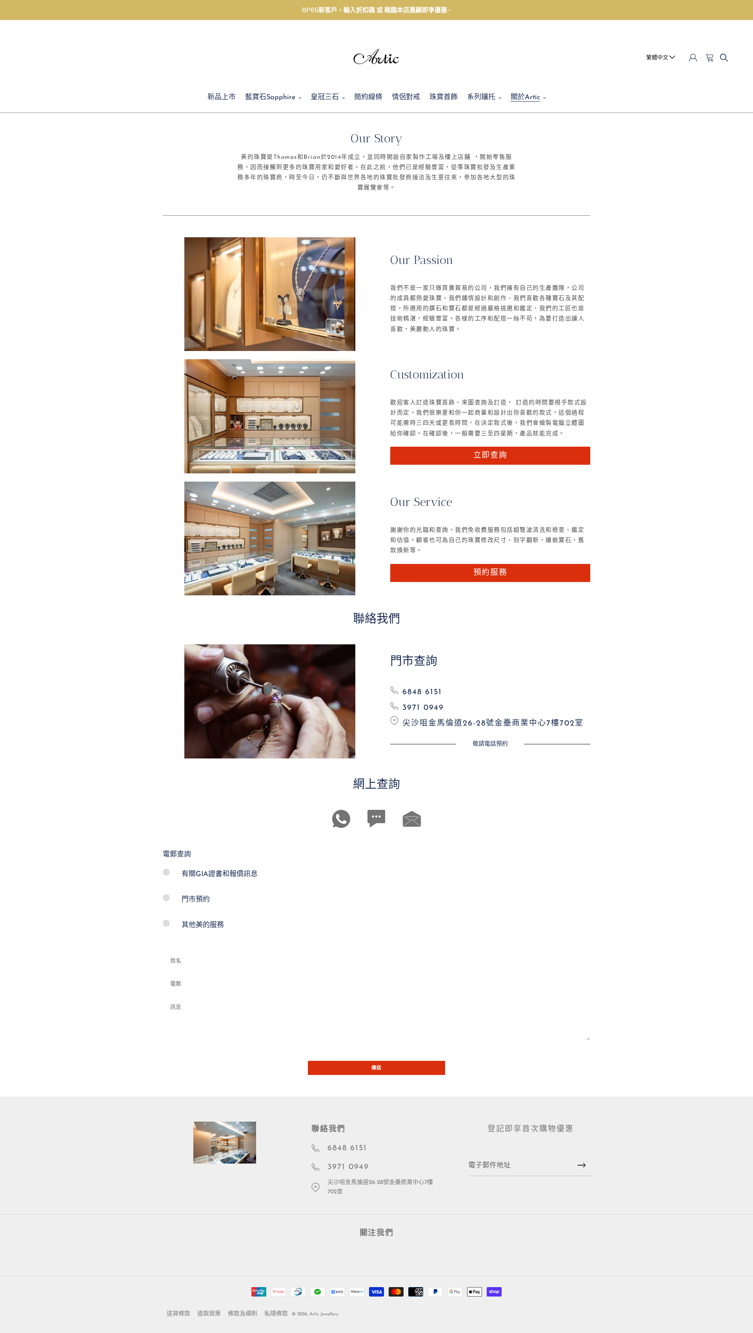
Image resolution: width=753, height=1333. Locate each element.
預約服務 (490, 573)
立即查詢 (490, 456)
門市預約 (196, 900)
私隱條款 (276, 1314)
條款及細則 (242, 1314)
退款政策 (209, 1314)
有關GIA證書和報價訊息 (220, 874)
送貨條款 (178, 1314)
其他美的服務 (203, 925)
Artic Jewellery (323, 1314)
